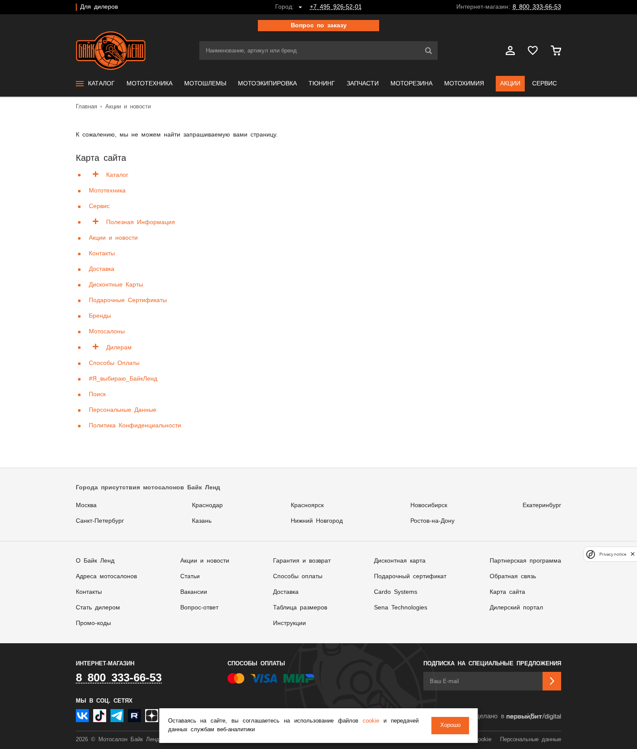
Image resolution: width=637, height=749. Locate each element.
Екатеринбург (542, 505)
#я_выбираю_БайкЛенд (123, 378)
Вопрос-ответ (199, 607)
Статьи (190, 576)
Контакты (102, 253)
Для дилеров (99, 7)
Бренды (100, 316)
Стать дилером (98, 607)
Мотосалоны (107, 331)
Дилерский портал (516, 607)
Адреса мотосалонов (106, 576)
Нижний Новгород (317, 521)
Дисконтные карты (116, 284)
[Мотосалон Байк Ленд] (111, 50)
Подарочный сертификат (410, 576)
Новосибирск (428, 505)
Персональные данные (122, 410)
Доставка (101, 269)
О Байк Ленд (95, 560)
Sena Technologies (400, 607)
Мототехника (107, 190)
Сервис (99, 206)
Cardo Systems (395, 592)
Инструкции (289, 623)
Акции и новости (113, 238)
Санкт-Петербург (100, 521)
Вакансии (193, 592)
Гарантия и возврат (302, 560)
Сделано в (487, 716)
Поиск (97, 394)
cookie (371, 721)
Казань (201, 521)
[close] (632, 554)
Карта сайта (507, 592)
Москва (86, 505)
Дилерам (119, 347)
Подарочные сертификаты (128, 300)
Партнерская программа (525, 560)
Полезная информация (140, 222)
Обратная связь (513, 576)
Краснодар (207, 505)
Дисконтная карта (400, 560)
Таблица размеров (300, 607)
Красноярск (307, 505)
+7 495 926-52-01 (336, 7)
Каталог (117, 175)
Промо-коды (93, 623)
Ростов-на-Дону (432, 521)
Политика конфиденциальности (135, 425)
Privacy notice (612, 554)
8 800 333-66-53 (537, 7)
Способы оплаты (114, 363)
